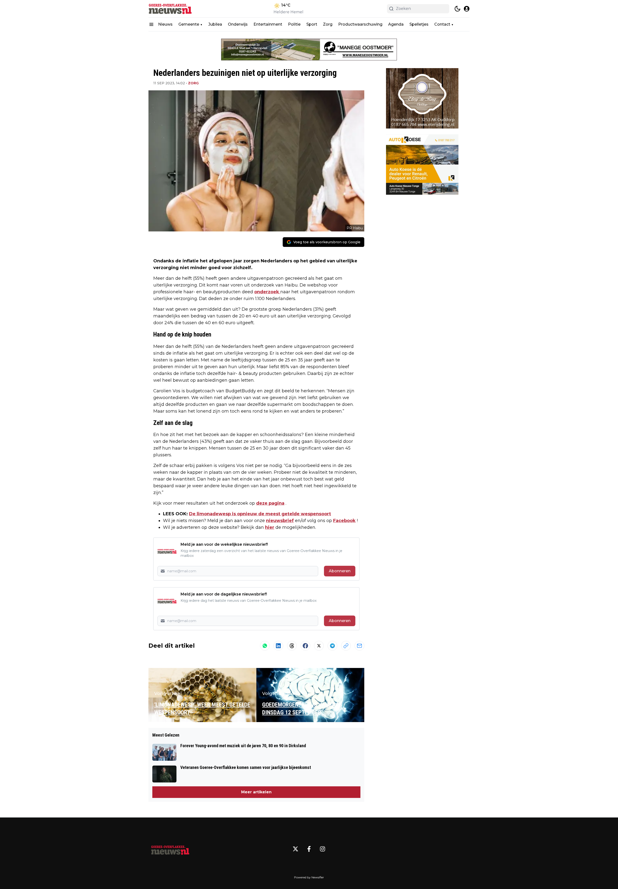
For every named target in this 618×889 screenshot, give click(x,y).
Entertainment (267, 24)
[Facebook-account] (309, 849)
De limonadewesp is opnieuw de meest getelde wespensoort (260, 513)
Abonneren (340, 571)
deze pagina (270, 503)
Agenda (396, 24)
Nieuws (165, 24)
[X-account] (295, 849)
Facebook (344, 520)
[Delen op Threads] (292, 646)
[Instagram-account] (322, 849)
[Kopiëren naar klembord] (346, 646)
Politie (294, 24)
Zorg (327, 24)
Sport (311, 24)
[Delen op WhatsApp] (265, 646)
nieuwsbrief (280, 520)
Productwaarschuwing (360, 24)
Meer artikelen (256, 792)
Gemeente (188, 24)
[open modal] (467, 9)
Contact (442, 24)
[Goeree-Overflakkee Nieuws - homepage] (170, 8)
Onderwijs (238, 24)
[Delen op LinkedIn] (278, 646)
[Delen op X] (319, 646)
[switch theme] (457, 8)
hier (269, 527)
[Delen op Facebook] (305, 646)
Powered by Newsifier (309, 877)
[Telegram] (332, 646)
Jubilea (215, 24)
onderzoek (267, 291)
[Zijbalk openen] (151, 24)
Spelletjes (418, 24)
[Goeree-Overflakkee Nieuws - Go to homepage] (170, 849)
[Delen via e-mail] (359, 646)
